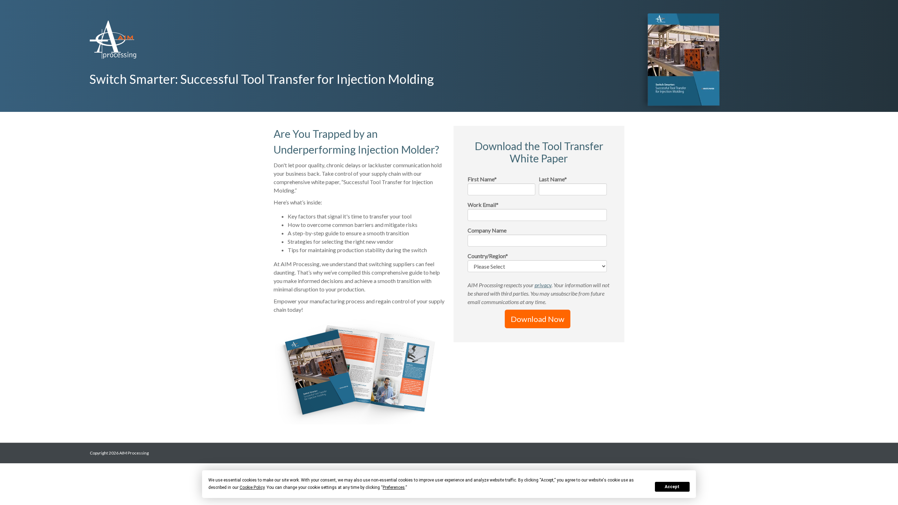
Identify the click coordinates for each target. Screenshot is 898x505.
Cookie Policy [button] (252, 487)
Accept (672, 486)
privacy (543, 285)
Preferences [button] (394, 487)
